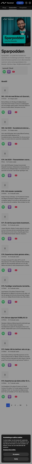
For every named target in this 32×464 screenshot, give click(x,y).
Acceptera (16, 454)
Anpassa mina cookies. (9, 450)
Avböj (16, 459)
